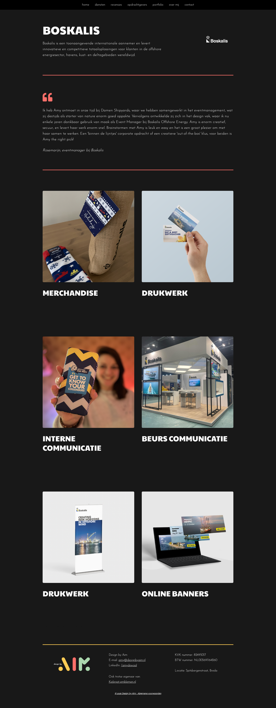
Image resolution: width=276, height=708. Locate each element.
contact (189, 4)
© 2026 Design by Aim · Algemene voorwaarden (138, 693)
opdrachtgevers (137, 4)
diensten (100, 4)
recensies (116, 4)
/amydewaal (129, 665)
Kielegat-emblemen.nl (122, 681)
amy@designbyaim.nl (132, 660)
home (85, 4)
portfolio (158, 4)
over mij (174, 4)
